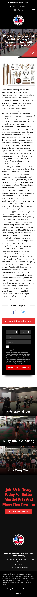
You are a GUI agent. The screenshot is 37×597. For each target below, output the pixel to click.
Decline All (26, 589)
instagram (22, 10)
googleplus (18, 10)
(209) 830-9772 (23, 2)
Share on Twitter (23, 312)
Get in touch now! (18, 6)
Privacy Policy (20, 583)
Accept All (10, 589)
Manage (18, 593)
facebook (15, 10)
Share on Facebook (13, 312)
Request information (18, 511)
